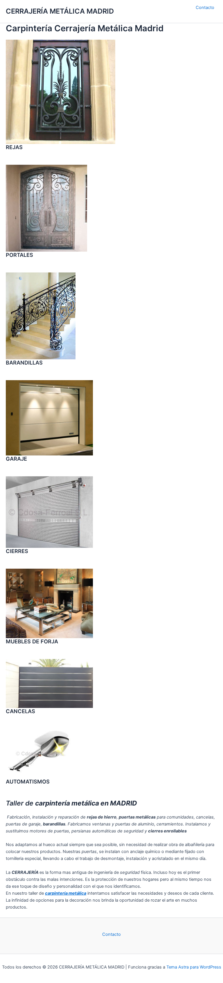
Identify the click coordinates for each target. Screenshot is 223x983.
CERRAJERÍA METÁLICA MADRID (60, 11)
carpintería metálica (65, 893)
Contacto (205, 7)
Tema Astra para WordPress (193, 967)
